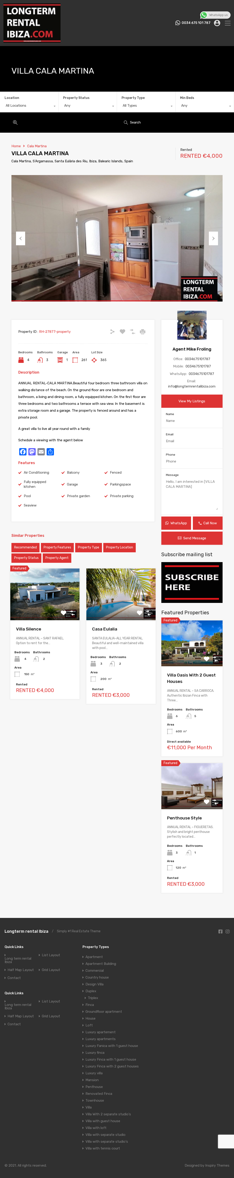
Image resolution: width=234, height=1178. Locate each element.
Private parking (121, 496)
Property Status (76, 98)
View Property (45, 610)
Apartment (94, 957)
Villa (88, 1107)
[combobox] (29, 106)
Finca (89, 1005)
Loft (89, 1025)
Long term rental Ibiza (18, 960)
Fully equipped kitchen (35, 484)
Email (169, 434)
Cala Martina (37, 146)
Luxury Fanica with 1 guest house (111, 1046)
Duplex (90, 991)
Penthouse (94, 1087)
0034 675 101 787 (196, 23)
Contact (14, 978)
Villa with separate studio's (106, 1141)
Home (16, 146)
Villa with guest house (102, 1121)
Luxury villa (94, 1073)
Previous (20, 238)
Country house (97, 977)
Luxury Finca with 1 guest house (110, 1059)
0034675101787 (197, 359)
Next (213, 238)
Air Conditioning (36, 472)
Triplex (93, 998)
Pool (27, 496)
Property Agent (57, 558)
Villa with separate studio (105, 1135)
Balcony (73, 472)
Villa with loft (95, 1128)
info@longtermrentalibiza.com (191, 386)
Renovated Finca (98, 1094)
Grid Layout (51, 970)
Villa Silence (28, 629)
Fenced (116, 472)
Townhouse (94, 1100)
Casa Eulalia (104, 629)
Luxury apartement (100, 1032)
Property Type (133, 98)
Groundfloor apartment (103, 1012)
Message (172, 475)
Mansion (92, 1080)
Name (170, 414)
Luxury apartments (100, 1039)
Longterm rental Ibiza (26, 931)
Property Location (119, 547)
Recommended (25, 547)
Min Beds (187, 98)
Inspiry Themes (217, 1165)
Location (12, 98)
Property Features (57, 547)
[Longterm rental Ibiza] (32, 41)
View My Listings (191, 401)
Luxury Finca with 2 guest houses (112, 1066)
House (90, 1018)
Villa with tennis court (102, 1148)
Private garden (78, 496)
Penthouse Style (184, 818)
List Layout (51, 955)
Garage (72, 484)
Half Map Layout (21, 970)
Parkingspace (120, 484)
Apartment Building (100, 964)
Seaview (30, 505)
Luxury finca (94, 1053)
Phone (170, 454)
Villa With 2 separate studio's (108, 1114)
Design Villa (94, 984)
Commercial (94, 971)
